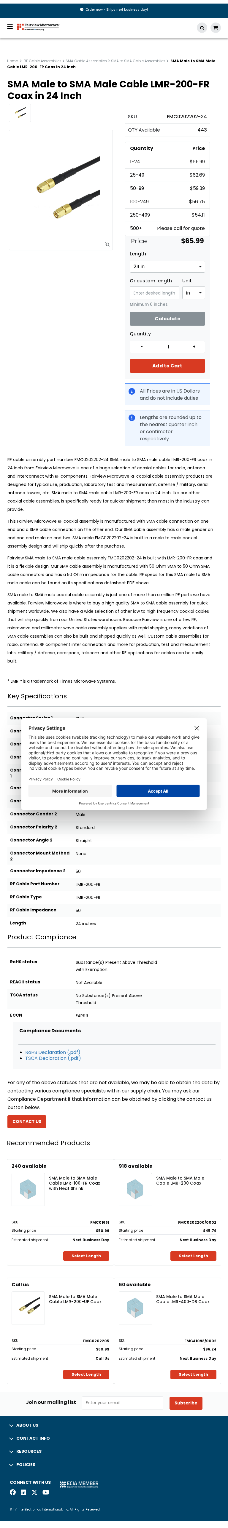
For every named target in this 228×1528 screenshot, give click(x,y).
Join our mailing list (51, 1402)
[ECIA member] (79, 1484)
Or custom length (151, 281)
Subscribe (186, 1403)
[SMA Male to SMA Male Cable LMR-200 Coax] (135, 1180)
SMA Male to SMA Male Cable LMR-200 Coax (180, 1181)
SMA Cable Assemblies (86, 60)
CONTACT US (26, 1121)
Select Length (86, 1255)
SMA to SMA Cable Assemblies (138, 60)
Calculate (167, 318)
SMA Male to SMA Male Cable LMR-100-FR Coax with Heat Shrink (74, 1183)
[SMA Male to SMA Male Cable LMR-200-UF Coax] (28, 1299)
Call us (20, 1284)
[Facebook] (13, 1492)
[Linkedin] (24, 1492)
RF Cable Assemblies (42, 60)
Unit (187, 281)
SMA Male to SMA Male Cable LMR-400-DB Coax (183, 1299)
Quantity (140, 334)
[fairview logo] (38, 26)
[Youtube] (45, 1492)
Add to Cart (167, 365)
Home (12, 60)
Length (138, 254)
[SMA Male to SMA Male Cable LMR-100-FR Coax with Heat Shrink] (28, 1180)
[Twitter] (34, 1492)
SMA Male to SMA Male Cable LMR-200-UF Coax (75, 1299)
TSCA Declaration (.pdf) (53, 1058)
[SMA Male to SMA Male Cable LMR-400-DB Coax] (135, 1299)
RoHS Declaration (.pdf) (52, 1052)
